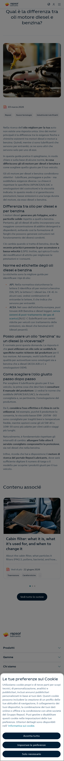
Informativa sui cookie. (21, 725)
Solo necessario (31, 754)
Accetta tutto (31, 735)
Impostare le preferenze (31, 745)
